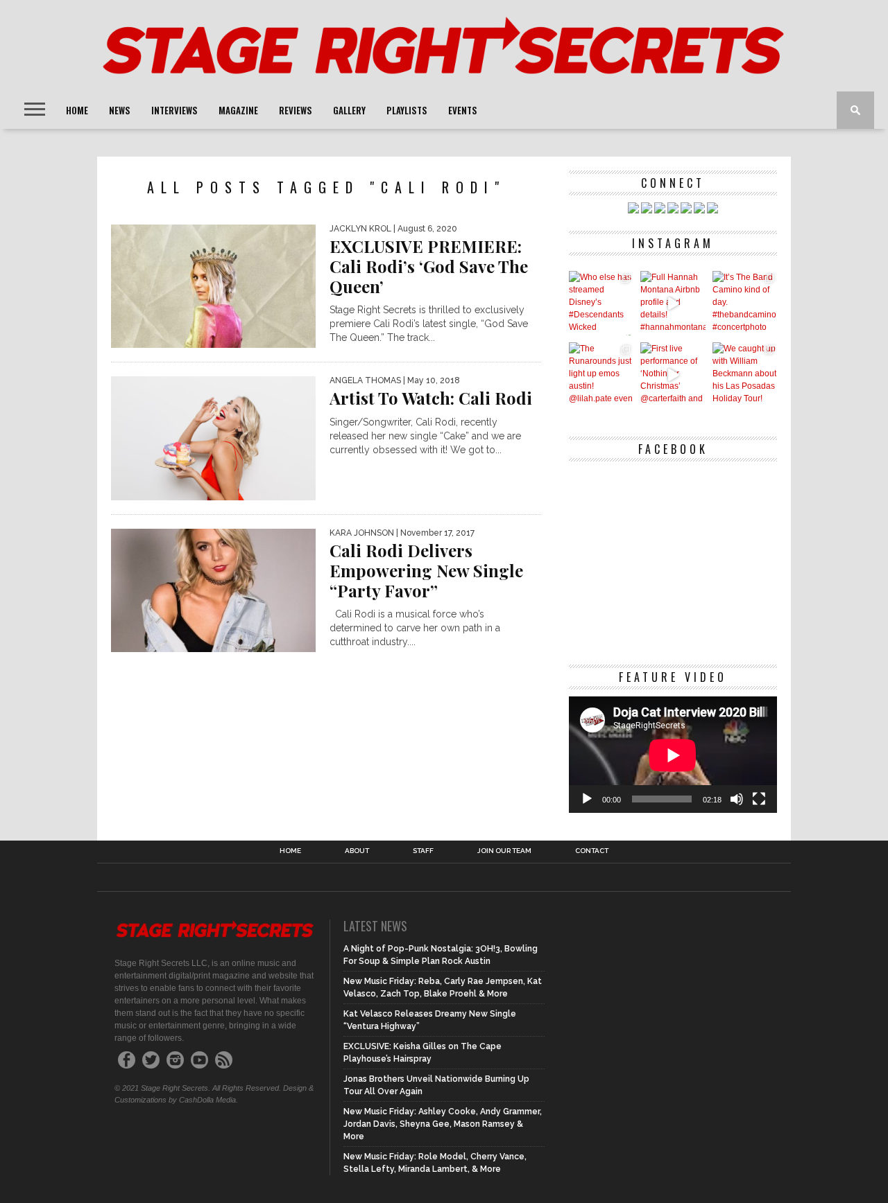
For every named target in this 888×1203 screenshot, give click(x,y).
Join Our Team (504, 851)
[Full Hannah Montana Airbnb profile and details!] (672, 303)
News (119, 110)
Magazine (238, 110)
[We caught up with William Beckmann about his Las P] (744, 374)
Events (462, 110)
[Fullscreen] (759, 799)
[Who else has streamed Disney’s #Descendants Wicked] (601, 303)
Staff (423, 851)
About (357, 851)
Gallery (349, 110)
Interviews (174, 110)
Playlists (406, 110)
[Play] (587, 799)
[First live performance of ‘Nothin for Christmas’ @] (672, 374)
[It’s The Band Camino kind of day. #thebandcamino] (744, 303)
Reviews (295, 110)
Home (77, 110)
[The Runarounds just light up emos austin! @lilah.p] (601, 374)
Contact (591, 851)
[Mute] (737, 799)
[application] (673, 755)
